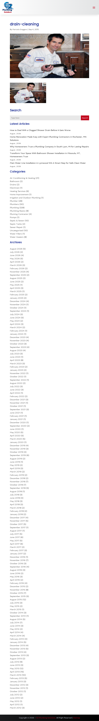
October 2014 (16, 613)
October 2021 (16, 406)
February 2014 (17, 639)
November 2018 (17, 481)
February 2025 (17, 294)
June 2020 (15, 429)
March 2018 (15, 508)
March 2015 (15, 609)
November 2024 (18, 304)
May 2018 (14, 501)
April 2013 (15, 672)
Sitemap (76, 718)
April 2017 (15, 544)
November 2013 (17, 649)
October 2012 (16, 691)
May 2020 (15, 432)
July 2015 (14, 603)
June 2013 (15, 665)
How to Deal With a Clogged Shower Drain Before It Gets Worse (40, 130)
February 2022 (17, 396)
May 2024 (15, 321)
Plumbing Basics (17, 211)
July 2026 (15, 252)
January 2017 (16, 554)
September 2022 (18, 380)
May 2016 (14, 577)
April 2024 (15, 324)
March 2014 (15, 636)
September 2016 (18, 567)
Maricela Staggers (19, 29)
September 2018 (18, 488)
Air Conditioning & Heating (22, 178)
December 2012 (17, 685)
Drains (13, 184)
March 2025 (16, 291)
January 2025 (16, 298)
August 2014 (16, 619)
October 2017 (16, 524)
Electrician (14, 188)
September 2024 (18, 311)
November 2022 (17, 373)
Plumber (14, 201)
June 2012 (15, 698)
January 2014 (16, 642)
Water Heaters (16, 237)
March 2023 (16, 363)
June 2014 (15, 626)
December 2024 (17, 301)
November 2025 (17, 272)
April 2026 (15, 262)
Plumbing (14, 207)
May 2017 (14, 540)
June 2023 (15, 357)
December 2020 (18, 422)
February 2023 (17, 367)
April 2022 (15, 393)
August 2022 (16, 383)
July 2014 (14, 622)
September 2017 (17, 527)
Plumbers (14, 204)
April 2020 (15, 436)
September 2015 (18, 596)
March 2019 (15, 472)
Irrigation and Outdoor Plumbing (25, 198)
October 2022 (16, 376)
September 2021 (18, 409)
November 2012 (17, 688)
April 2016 (15, 580)
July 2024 (15, 314)
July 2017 (14, 534)
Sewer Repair (16, 227)
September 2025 (18, 275)
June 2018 (15, 498)
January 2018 (16, 514)
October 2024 (16, 308)
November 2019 (17, 449)
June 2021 (15, 413)
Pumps (13, 217)
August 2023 (16, 350)
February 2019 (17, 475)
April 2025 (15, 288)
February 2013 (17, 678)
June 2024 (15, 318)
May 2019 (14, 465)
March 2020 (16, 439)
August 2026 (16, 249)
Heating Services (17, 191)
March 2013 (15, 675)
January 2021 (16, 419)
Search (85, 118)
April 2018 (15, 504)
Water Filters (16, 234)
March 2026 (16, 265)
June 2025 (15, 281)
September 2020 (18, 426)
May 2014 (14, 629)
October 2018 (16, 485)
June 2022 (15, 390)
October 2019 (16, 452)
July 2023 (14, 354)
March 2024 (16, 327)
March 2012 (15, 708)
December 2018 (17, 478)
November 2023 (17, 340)
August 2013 (16, 658)
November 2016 (17, 560)
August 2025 (16, 278)
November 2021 (17, 403)
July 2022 (14, 386)
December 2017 (17, 517)
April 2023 (15, 360)
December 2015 (17, 586)
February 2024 (17, 331)
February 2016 (17, 583)
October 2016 (16, 563)
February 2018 (17, 511)
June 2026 (15, 255)
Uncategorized (16, 230)
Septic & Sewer (17, 220)
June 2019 (15, 462)
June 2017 (15, 537)
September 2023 (18, 347)
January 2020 (17, 442)
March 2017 (15, 547)
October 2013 (16, 652)
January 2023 (16, 370)
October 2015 (16, 593)
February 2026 (17, 268)
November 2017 (17, 521)
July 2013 (14, 662)
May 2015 (14, 606)
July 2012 (14, 695)
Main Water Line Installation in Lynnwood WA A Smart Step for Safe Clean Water (48, 163)
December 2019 (17, 445)
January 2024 (16, 334)
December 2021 (17, 399)
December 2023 (17, 337)
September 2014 (18, 616)
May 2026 (15, 258)
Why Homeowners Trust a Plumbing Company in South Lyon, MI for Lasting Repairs (49, 146)
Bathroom (14, 181)
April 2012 (15, 704)
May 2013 (14, 668)
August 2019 (16, 459)
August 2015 (16, 599)
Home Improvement (19, 194)
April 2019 (15, 468)
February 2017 (17, 550)
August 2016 (16, 570)
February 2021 (17, 416)
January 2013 (16, 681)
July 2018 (14, 495)
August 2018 (16, 491)
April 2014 (15, 632)
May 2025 (15, 285)
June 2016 (15, 573)
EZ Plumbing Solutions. (46, 718)
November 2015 (17, 590)
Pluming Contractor (19, 214)
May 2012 (14, 701)
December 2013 (17, 645)
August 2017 (16, 531)
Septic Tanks (16, 224)
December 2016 (17, 557)
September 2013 (18, 655)
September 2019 (18, 455)
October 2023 (16, 344)
